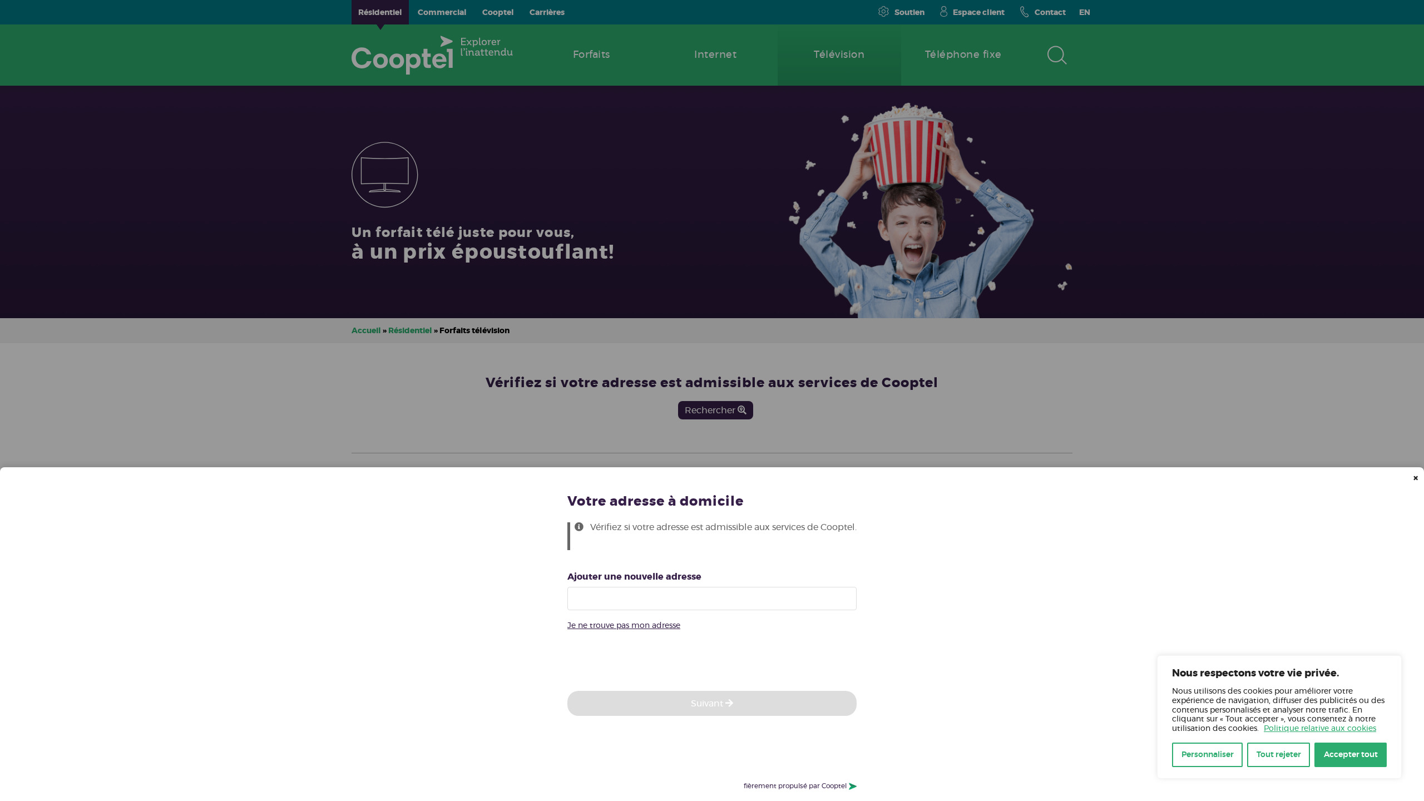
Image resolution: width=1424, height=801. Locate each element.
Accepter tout (1351, 755)
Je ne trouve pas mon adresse (623, 626)
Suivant (708, 703)
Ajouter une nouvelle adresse (634, 576)
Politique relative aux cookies (1320, 729)
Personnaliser (1207, 755)
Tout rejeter (1279, 755)
